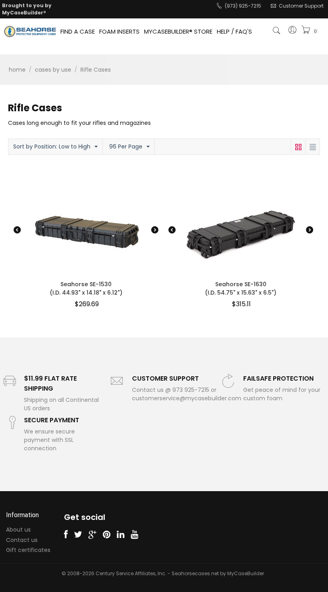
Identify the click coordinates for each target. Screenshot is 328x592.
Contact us (22, 540)
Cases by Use (53, 70)
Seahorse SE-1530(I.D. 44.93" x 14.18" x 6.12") (86, 288)
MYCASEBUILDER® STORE (178, 31)
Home (17, 70)
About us (18, 530)
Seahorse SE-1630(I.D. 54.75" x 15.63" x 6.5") (240, 288)
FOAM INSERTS (119, 31)
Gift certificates (28, 550)
